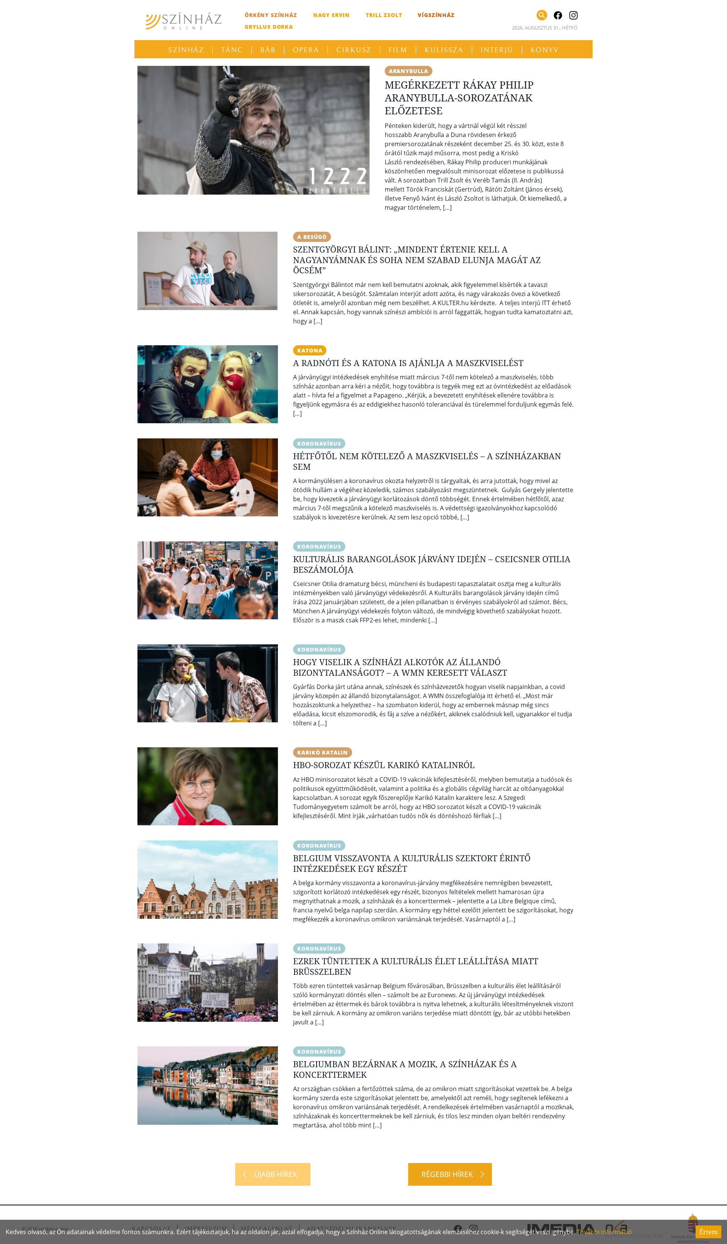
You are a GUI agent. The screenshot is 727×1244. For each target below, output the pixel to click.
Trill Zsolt (384, 15)
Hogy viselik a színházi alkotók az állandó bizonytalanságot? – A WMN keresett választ (400, 667)
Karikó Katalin (322, 752)
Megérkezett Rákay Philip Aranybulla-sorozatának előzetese (459, 97)
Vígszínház (436, 15)
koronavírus (319, 443)
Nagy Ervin (331, 15)
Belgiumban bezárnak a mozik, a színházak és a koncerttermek (405, 1069)
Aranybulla (408, 71)
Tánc (232, 50)
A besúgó (312, 236)
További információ (604, 1232)
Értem (708, 1232)
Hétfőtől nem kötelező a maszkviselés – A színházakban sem (427, 461)
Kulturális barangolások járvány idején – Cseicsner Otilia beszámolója (432, 564)
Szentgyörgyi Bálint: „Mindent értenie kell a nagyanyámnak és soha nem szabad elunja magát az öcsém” (417, 259)
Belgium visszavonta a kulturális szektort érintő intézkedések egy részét (411, 863)
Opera (306, 50)
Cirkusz (353, 50)
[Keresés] (542, 15)
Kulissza (443, 50)
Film (397, 50)
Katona (309, 350)
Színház (186, 50)
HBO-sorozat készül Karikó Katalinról (384, 764)
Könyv (544, 50)
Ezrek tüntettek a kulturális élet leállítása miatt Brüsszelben (415, 966)
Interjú (497, 50)
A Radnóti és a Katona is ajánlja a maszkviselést (408, 362)
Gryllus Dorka (269, 26)
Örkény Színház (271, 15)
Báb (268, 50)
